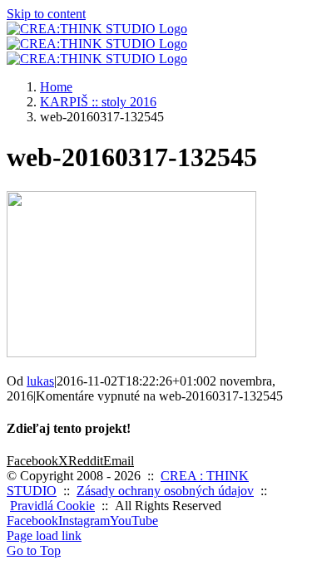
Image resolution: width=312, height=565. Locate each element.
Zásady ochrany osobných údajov (165, 491)
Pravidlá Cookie (52, 506)
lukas (40, 381)
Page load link (44, 535)
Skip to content (46, 14)
